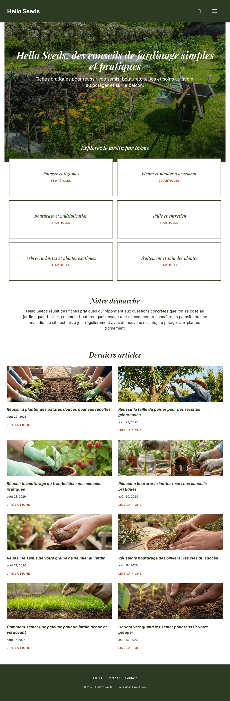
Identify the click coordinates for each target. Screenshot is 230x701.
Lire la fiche (18, 425)
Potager (113, 678)
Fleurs (97, 678)
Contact (131, 678)
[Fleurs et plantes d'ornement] (169, 177)
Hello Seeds (23, 11)
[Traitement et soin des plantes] (169, 261)
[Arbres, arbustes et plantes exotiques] (61, 261)
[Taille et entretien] (169, 219)
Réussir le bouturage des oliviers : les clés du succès (168, 558)
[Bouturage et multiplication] (61, 219)
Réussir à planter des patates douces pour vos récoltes (59, 409)
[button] (199, 11)
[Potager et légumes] (61, 177)
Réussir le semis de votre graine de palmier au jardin (56, 558)
